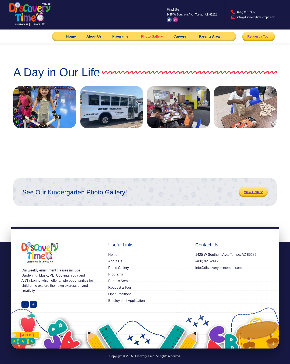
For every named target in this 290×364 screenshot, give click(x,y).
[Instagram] (175, 19)
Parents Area (209, 36)
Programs (120, 36)
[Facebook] (169, 19)
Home (71, 36)
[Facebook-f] (25, 304)
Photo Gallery (152, 36)
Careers (179, 36)
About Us (94, 36)
